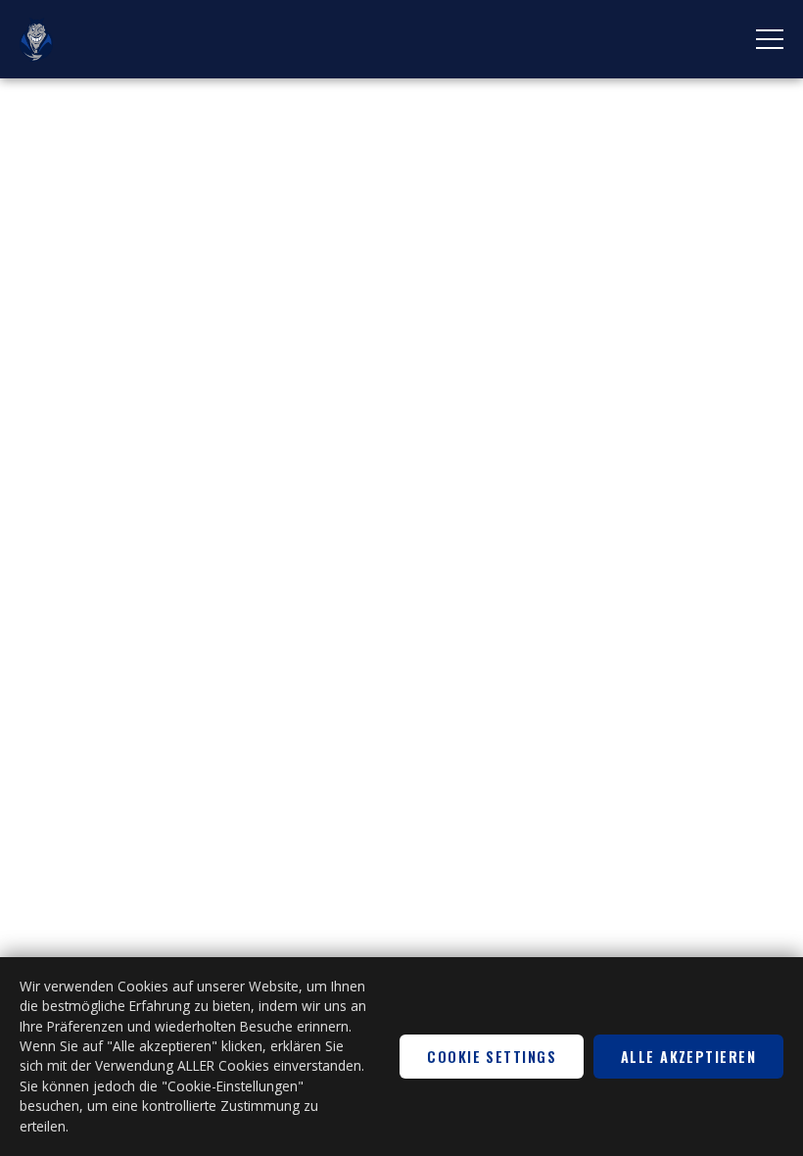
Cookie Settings (491, 1056)
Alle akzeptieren (688, 1056)
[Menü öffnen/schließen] (769, 39)
